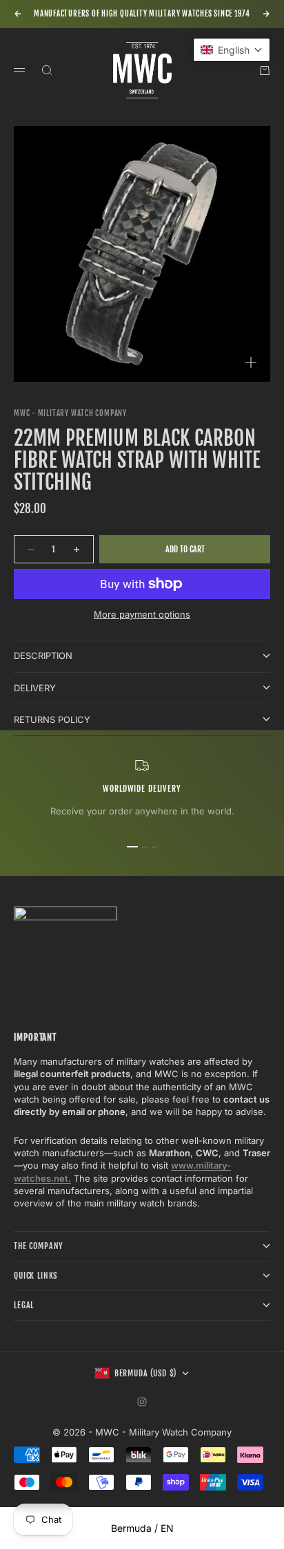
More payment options (142, 614)
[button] (232, 50)
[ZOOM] (251, 362)
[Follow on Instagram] (142, 1401)
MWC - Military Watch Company (70, 413)
